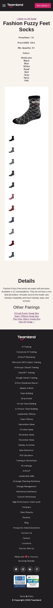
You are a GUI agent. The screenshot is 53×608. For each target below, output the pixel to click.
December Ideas (26, 439)
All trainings (26, 465)
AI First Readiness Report (26, 383)
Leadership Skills (26, 476)
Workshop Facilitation (26, 491)
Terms (22, 596)
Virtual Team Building (26, 403)
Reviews (26, 517)
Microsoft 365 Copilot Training (26, 362)
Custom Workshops (26, 496)
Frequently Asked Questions (26, 527)
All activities (26, 398)
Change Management (26, 486)
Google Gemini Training (26, 377)
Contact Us (26, 533)
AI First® (26, 471)
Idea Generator (26, 450)
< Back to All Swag (26, 18)
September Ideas (27, 424)
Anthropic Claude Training (26, 367)
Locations (26, 543)
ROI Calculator (26, 455)
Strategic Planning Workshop (26, 481)
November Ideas (26, 434)
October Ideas (26, 429)
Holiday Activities (26, 445)
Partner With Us (26, 548)
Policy (31, 596)
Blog (27, 522)
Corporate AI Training (26, 352)
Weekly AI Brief (26, 388)
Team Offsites (26, 419)
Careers (26, 538)
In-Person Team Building (26, 408)
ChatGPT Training (26, 372)
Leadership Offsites (26, 414)
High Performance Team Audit (27, 502)
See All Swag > (26, 321)
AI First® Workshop (26, 357)
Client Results (26, 512)
